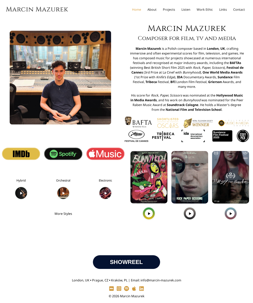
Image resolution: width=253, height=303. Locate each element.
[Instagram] (119, 288)
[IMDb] (111, 288)
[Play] (21, 193)
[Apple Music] (134, 288)
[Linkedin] (141, 288)
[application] (21, 193)
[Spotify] (126, 288)
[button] (63, 173)
